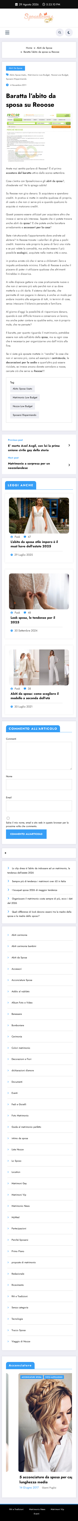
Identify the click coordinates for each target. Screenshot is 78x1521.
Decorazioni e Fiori (21, 1059)
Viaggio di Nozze (21, 1341)
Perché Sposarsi (20, 1240)
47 (29, 537)
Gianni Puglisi (37, 1487)
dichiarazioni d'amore (23, 1070)
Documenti (17, 1082)
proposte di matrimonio (24, 1262)
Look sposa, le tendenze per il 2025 (33, 620)
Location (16, 1172)
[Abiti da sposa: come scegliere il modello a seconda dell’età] (39, 667)
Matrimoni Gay (19, 1183)
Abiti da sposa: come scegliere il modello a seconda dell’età (35, 696)
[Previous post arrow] (69, 445)
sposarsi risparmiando (16, 78)
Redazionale (18, 1274)
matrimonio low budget (39, 74)
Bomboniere (18, 1025)
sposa (26, 223)
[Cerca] (60, 33)
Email (9, 797)
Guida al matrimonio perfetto (26, 1127)
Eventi (15, 1093)
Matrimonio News (21, 1206)
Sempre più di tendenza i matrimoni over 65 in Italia (39, 881)
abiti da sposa (54, 181)
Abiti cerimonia (19, 935)
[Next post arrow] (69, 465)
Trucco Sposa (19, 1330)
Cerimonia (17, 1036)
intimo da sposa (20, 1138)
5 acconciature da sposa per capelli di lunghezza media (38, 1480)
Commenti (11, 739)
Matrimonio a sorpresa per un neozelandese (29, 466)
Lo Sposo (16, 1161)
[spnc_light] (69, 33)
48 (29, 613)
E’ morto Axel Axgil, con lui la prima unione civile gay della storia (34, 448)
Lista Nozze (18, 1149)
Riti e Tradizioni (20, 1296)
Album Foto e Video (22, 1002)
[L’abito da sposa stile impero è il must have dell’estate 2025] (39, 515)
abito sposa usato (18, 74)
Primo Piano (18, 1251)
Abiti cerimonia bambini (24, 946)
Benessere (17, 1014)
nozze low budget (59, 74)
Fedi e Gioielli (19, 1104)
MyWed (15, 1217)
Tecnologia (17, 1319)
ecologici (22, 253)
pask (17, 537)
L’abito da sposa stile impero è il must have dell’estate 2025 (34, 544)
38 (29, 689)
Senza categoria (20, 1307)
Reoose (38, 371)
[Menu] (7, 32)
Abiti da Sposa (15, 68)
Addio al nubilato (21, 991)
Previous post (15, 440)
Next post (13, 457)
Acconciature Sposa (22, 980)
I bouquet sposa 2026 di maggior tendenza (34, 890)
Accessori (17, 969)
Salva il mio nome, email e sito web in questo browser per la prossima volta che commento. (37, 824)
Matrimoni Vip (19, 1195)
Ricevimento (18, 1285)
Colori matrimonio (21, 1048)
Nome (9, 776)
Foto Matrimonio (20, 1115)
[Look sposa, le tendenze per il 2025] (39, 591)
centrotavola (58, 358)
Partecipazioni (19, 1228)
